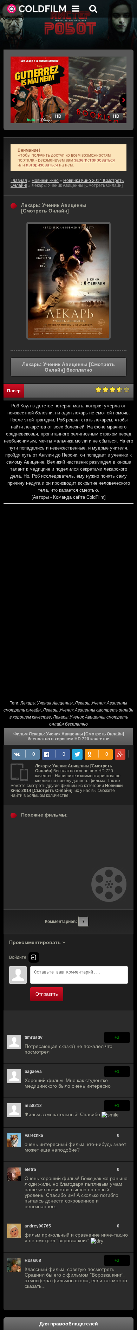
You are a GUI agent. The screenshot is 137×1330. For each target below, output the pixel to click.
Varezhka (34, 1135)
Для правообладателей (68, 1323)
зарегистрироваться (94, 160)
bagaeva (33, 1071)
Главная (19, 180)
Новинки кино (45, 180)
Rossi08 (33, 1260)
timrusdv (34, 1037)
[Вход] (33, 957)
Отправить (46, 994)
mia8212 (33, 1105)
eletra (30, 1169)
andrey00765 (38, 1226)
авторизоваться (42, 165)
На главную (37, 9)
